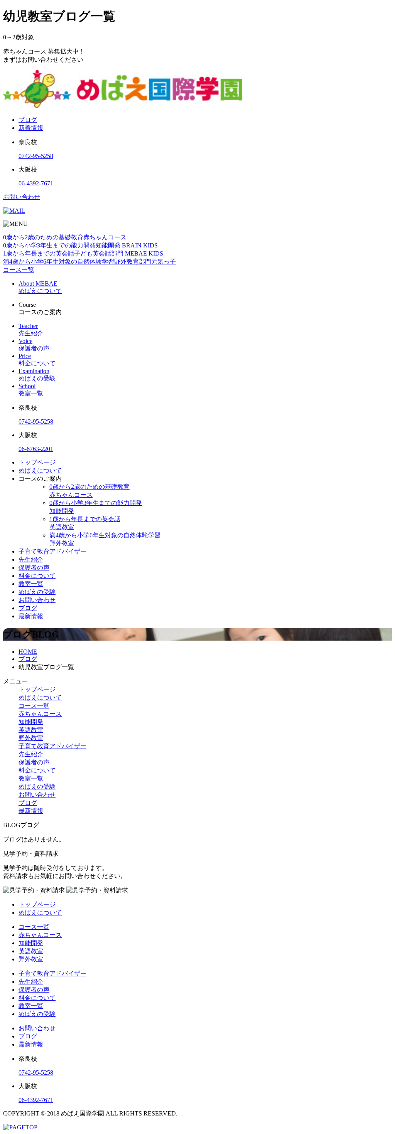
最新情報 (31, 616)
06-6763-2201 (36, 449)
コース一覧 (34, 705)
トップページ (37, 462)
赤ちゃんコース (40, 713)
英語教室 (31, 730)
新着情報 (31, 128)
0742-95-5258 (36, 156)
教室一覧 (31, 583)
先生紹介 (31, 559)
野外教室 (31, 738)
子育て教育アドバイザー (52, 551)
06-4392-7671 (36, 183)
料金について (37, 575)
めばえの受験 (37, 592)
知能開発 (31, 721)
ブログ (28, 119)
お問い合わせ (21, 196)
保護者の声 (34, 567)
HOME (28, 651)
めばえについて (40, 470)
